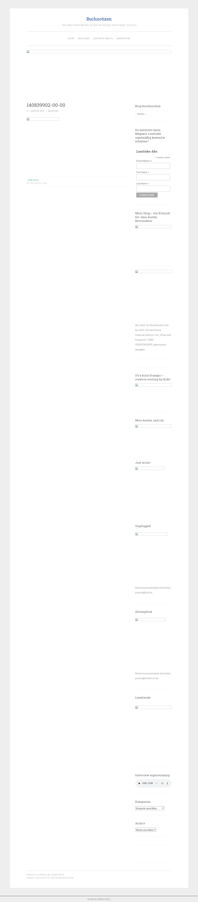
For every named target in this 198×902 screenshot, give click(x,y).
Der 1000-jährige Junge (37, 181)
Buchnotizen (99, 19)
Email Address (144, 160)
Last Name (142, 183)
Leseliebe (83, 38)
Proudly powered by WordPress (45, 874)
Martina (53, 111)
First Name (142, 172)
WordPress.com (64, 878)
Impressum (123, 38)
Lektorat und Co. (103, 38)
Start (71, 38)
